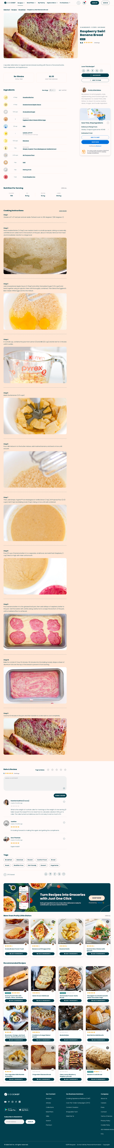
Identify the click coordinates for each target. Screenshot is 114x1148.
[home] (9, 3)
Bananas (26, 141)
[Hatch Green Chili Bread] (43, 984)
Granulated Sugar (29, 112)
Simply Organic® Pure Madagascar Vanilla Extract (39, 149)
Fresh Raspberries (29, 177)
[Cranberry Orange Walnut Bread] (43, 1024)
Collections (50, 1107)
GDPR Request (71, 1145)
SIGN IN (105, 3)
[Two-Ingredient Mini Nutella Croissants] (16, 1063)
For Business (64, 3)
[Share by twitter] (97, 70)
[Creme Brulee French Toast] (16, 938)
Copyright (106, 1145)
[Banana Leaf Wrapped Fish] (43, 938)
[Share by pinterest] (88, 70)
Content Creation (72, 1107)
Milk (24, 126)
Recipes (48, 1098)
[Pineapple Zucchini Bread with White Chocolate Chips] (98, 984)
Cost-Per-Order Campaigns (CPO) (78, 1103)
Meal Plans (49, 1112)
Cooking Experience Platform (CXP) (78, 1098)
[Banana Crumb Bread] (98, 1063)
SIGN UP (94, 3)
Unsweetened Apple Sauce (32, 105)
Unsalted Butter (28, 97)
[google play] (10, 1109)
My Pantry (41, 3)
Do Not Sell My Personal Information (89, 1145)
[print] (83, 70)
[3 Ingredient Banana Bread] (43, 1063)
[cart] (84, 3)
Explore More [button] (51, 3)
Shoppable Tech (72, 1112)
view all (107, 915)
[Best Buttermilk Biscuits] (98, 1024)
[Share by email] (102, 70)
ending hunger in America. (96, 152)
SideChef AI (70, 1116)
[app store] (23, 1109)
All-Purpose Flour (29, 155)
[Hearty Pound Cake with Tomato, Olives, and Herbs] (16, 984)
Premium (49, 1125)
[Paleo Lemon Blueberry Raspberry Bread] (70, 1063)
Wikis (47, 1116)
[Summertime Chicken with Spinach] (97, 938)
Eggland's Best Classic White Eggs (34, 120)
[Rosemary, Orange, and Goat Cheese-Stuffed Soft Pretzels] (16, 1024)
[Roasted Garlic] (70, 938)
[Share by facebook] (93, 70)
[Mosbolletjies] (70, 1024)
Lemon (25, 133)
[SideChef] (11, 1095)
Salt (24, 162)
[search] (78, 3)
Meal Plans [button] (30, 3)
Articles (48, 1103)
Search (48, 1121)
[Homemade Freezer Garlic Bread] (70, 984)
